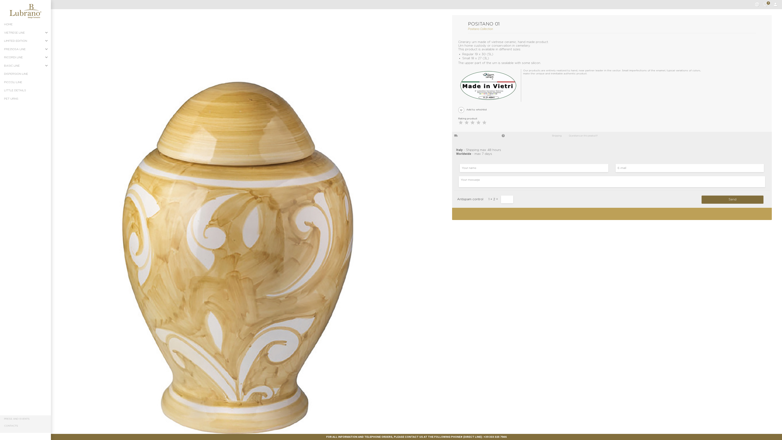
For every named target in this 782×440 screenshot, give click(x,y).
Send (732, 199)
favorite (461, 110)
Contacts (11, 426)
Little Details (15, 90)
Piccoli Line (13, 82)
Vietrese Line (14, 32)
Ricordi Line (13, 57)
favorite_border (765, 4)
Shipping (555, 135)
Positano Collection (480, 29)
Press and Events (17, 419)
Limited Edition (15, 41)
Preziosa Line (15, 49)
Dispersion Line (16, 74)
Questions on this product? (581, 135)
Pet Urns (11, 98)
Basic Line (12, 65)
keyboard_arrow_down (46, 32)
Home (8, 24)
